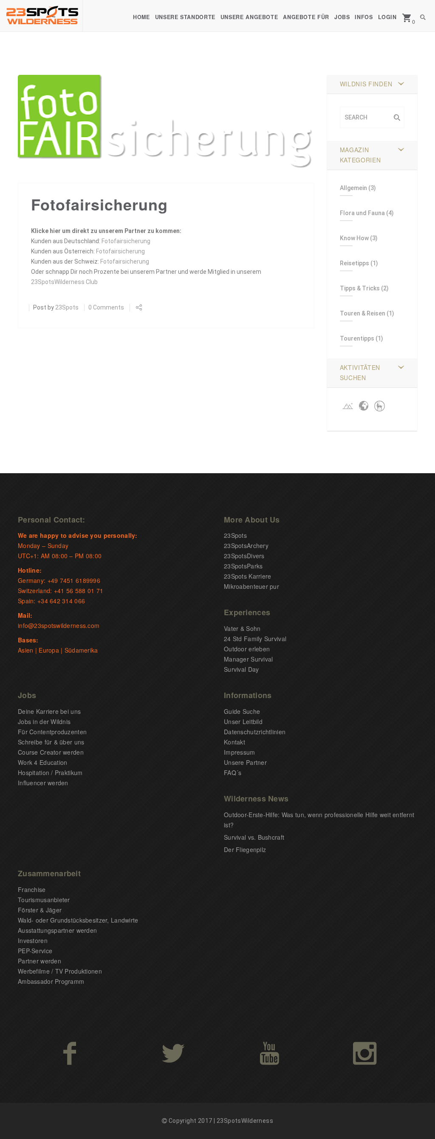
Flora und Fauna (362, 213)
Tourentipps (357, 338)
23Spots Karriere (247, 576)
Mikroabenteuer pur (251, 586)
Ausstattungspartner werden (57, 930)
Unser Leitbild (243, 721)
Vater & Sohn (242, 628)
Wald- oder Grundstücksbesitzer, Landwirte (78, 920)
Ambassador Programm (51, 981)
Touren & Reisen (362, 313)
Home (141, 17)
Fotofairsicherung (126, 241)
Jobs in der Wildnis (44, 721)
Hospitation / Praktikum (50, 772)
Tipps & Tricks (360, 288)
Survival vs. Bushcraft (254, 837)
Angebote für (306, 17)
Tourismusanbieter (44, 899)
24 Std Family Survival (255, 638)
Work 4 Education (42, 762)
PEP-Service (35, 950)
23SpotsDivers (244, 555)
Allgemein (353, 188)
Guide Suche (242, 711)
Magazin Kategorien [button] (360, 154)
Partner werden (39, 961)
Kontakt (234, 742)
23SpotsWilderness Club (64, 281)
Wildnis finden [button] (366, 84)
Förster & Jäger (40, 910)
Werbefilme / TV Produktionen (60, 971)
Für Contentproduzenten (52, 731)
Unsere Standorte (185, 17)
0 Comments (106, 307)
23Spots (67, 307)
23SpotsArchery (246, 545)
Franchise (32, 889)
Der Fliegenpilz (245, 849)
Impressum (239, 752)
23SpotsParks (243, 566)
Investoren (33, 940)
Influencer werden (43, 782)
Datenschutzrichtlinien (254, 731)
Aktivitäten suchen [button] (360, 372)
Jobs (342, 17)
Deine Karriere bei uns (49, 711)
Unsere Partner (245, 762)
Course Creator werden (51, 752)
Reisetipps (354, 263)
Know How (354, 238)
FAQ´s (232, 772)
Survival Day (241, 669)
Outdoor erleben (247, 649)
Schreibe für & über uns (51, 742)
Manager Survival (248, 659)
